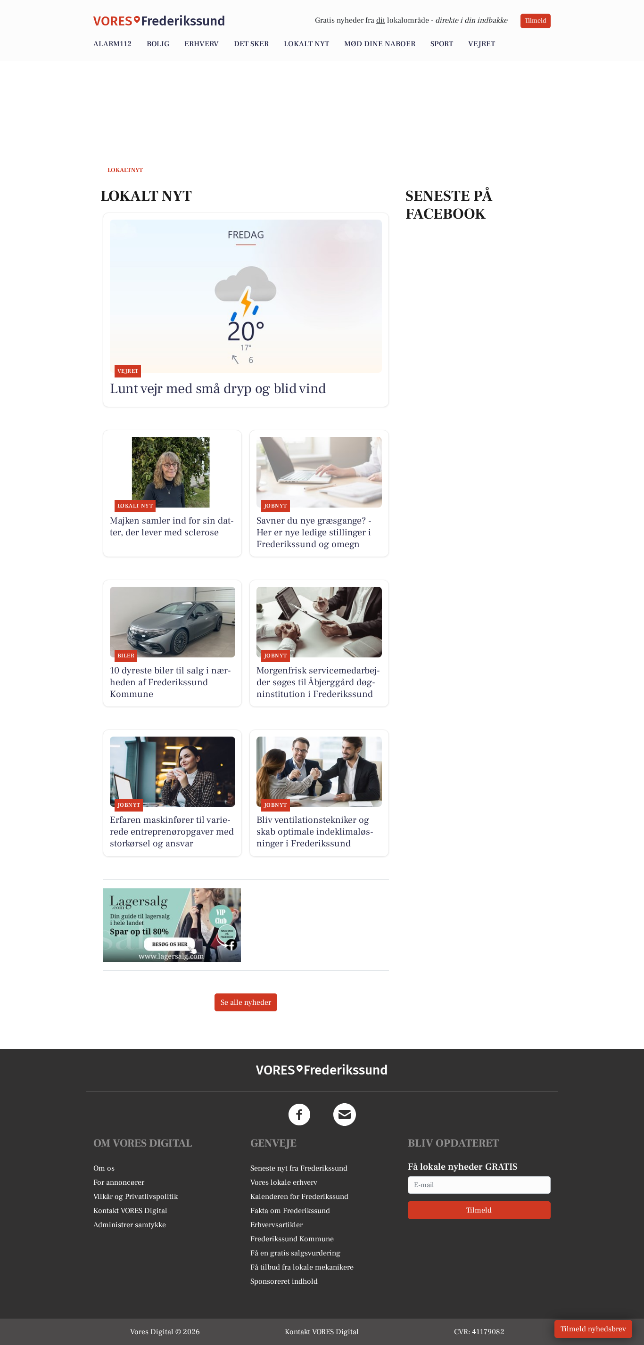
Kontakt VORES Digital (130, 1210)
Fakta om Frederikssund (290, 1210)
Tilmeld (535, 20)
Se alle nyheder (246, 1002)
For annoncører (118, 1182)
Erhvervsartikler (276, 1225)
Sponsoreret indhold (284, 1281)
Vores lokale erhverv (283, 1182)
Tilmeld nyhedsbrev (593, 1329)
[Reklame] (172, 925)
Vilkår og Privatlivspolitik (135, 1196)
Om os (104, 1168)
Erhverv (201, 44)
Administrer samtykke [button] (129, 1225)
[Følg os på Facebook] (299, 1114)
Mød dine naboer (379, 44)
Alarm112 (112, 44)
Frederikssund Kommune (292, 1239)
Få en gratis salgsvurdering (295, 1253)
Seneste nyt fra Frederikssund (298, 1168)
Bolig (158, 44)
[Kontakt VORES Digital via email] (344, 1114)
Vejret (481, 44)
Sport (441, 44)
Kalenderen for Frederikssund (299, 1196)
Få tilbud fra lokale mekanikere (302, 1267)
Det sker (251, 44)
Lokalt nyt (306, 44)
